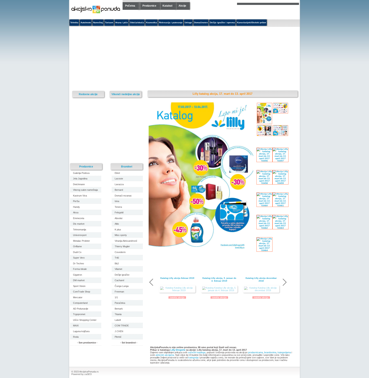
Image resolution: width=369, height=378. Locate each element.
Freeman (119, 291)
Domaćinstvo (201, 22)
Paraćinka (120, 303)
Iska (117, 201)
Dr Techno (78, 263)
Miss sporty (121, 235)
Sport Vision (79, 286)
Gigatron (77, 274)
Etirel (117, 173)
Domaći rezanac (123, 195)
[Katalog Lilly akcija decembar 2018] (261, 289)
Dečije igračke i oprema (222, 22)
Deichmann (79, 184)
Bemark (119, 308)
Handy (76, 207)
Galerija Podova (81, 173)
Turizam (109, 22)
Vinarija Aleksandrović (126, 241)
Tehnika (74, 22)
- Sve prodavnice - (87, 342)
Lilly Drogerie (177, 350)
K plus (118, 229)
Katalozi (167, 5)
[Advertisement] (145, 59)
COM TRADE (122, 325)
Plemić (118, 337)
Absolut (118, 218)
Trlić (117, 257)
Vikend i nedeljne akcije (125, 94)
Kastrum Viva (80, 195)
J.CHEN (119, 331)
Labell (118, 320)
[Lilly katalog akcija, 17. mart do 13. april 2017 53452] (201, 251)
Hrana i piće (121, 22)
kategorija (193, 357)
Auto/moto (86, 22)
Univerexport (79, 235)
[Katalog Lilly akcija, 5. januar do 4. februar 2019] (219, 289)
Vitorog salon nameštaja (85, 190)
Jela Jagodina (80, 178)
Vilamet (118, 269)
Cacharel (119, 280)
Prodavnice (149, 5)
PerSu (76, 201)
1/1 (116, 297)
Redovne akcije (88, 94)
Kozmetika (151, 22)
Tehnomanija (79, 229)
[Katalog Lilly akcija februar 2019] (177, 289)
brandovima (270, 352)
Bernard (119, 190)
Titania (118, 314)
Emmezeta (78, 218)
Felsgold (119, 212)
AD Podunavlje (80, 308)
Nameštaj (98, 22)
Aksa (75, 212)
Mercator (77, 297)
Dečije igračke (122, 274)
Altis (117, 223)
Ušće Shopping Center (85, 320)
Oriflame (77, 246)
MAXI (76, 325)
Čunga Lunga (122, 286)
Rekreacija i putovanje (171, 22)
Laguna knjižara (81, 331)
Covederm (120, 252)
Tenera (118, 207)
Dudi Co (77, 252)
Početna (130, 5)
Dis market (78, 223)
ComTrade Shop (81, 291)
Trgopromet (79, 314)
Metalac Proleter (81, 241)
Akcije (182, 5)
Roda (76, 337)
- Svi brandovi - (128, 342)
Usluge (188, 22)
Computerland (80, 303)
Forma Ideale (80, 269)
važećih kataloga (196, 352)
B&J (117, 263)
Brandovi (126, 166)
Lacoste (119, 178)
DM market (79, 280)
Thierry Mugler (122, 246)
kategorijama (284, 352)
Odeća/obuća (137, 22)
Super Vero (79, 257)
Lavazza (119, 184)
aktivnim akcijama (165, 355)
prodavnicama (255, 352)
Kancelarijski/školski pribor (251, 22)
